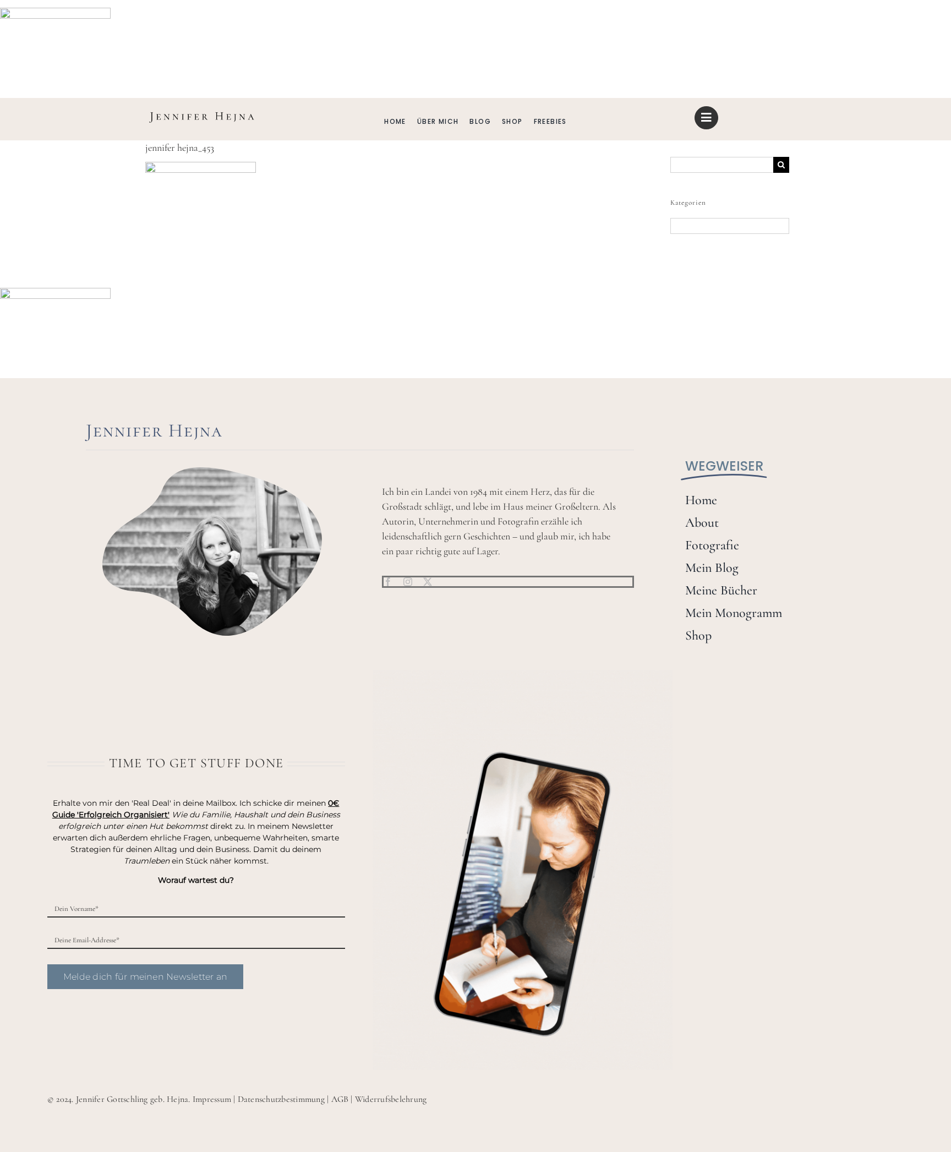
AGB (340, 1099)
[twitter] (427, 581)
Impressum (212, 1099)
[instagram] (407, 581)
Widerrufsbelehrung (391, 1099)
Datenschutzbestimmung (281, 1099)
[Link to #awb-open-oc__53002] (706, 117)
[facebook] (388, 581)
